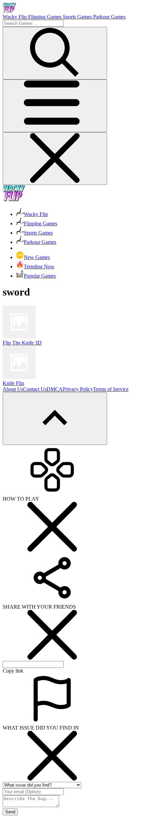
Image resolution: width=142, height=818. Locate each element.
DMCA (55, 389)
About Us (13, 389)
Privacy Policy (78, 389)
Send (10, 811)
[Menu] (55, 106)
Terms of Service (110, 389)
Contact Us (35, 389)
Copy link (13, 671)
